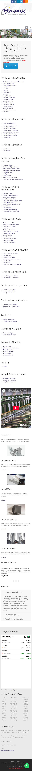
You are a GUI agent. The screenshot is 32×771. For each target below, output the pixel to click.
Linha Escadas (7, 261)
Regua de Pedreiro (8, 165)
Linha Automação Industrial (10, 254)
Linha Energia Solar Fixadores (11, 277)
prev (2, 33)
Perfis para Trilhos (8, 228)
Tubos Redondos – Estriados (11, 348)
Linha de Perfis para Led (9, 238)
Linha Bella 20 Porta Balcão (10, 130)
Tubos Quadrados (8, 350)
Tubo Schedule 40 (8, 353)
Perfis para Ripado (8, 240)
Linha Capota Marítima (9, 291)
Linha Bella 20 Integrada (9, 128)
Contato (17, 759)
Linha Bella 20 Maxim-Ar (9, 127)
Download (12, 66)
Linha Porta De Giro (8, 104)
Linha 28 (5, 94)
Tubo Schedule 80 (8, 355)
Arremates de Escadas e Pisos (11, 168)
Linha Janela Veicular (8, 293)
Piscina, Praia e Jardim (9, 233)
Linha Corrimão (7, 207)
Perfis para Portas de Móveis (11, 224)
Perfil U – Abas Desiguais (10, 321)
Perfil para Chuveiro (8, 174)
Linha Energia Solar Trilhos (10, 276)
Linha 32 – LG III (7, 96)
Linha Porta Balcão (8, 103)
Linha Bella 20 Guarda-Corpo (11, 132)
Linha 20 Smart (7, 87)
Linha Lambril (6, 150)
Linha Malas (6, 262)
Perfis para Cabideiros (9, 223)
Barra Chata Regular (8, 333)
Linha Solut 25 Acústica (9, 134)
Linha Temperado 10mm (9, 202)
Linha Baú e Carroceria (9, 289)
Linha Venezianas (8, 108)
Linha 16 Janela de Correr (10, 85)
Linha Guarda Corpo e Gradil (11, 211)
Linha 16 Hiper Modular (9, 123)
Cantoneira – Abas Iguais (10, 304)
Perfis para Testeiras (9, 230)
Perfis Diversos (7, 175)
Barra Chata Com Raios (9, 334)
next (29, 33)
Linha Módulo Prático (8, 99)
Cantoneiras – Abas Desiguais (11, 306)
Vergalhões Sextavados (9, 382)
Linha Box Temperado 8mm (10, 195)
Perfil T (5, 366)
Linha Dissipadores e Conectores (12, 259)
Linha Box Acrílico (7, 193)
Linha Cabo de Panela (9, 257)
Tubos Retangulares (8, 351)
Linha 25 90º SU (7, 92)
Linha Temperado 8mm (9, 199)
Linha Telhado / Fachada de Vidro (12, 204)
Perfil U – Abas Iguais (8, 319)
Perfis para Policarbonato (10, 177)
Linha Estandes (7, 237)
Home (12, 759)
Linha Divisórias (7, 235)
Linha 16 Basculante (8, 83)
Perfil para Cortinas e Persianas (11, 170)
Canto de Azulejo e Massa (10, 167)
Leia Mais (3, 470)
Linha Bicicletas (7, 255)
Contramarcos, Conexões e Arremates (13, 82)
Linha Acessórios (7, 106)
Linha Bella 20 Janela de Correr (11, 125)
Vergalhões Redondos (9, 378)
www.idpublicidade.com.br (16, 766)
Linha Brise (6, 111)
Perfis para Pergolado (9, 242)
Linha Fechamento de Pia (10, 209)
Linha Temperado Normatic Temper (12, 200)
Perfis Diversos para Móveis (10, 231)
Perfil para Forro (7, 172)
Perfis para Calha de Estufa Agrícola (13, 179)
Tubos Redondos (7, 346)
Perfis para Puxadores (9, 226)
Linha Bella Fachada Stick (10, 135)
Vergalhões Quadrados (9, 380)
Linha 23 (5, 89)
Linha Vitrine (6, 206)
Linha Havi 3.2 (7, 137)
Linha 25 (5, 90)
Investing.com (13, 688)
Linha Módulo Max (8, 101)
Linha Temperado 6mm (9, 197)
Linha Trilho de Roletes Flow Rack (12, 264)
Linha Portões (7, 149)
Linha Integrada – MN (9, 97)
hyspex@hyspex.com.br (7, 748)
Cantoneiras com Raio (9, 308)
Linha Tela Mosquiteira (9, 110)
